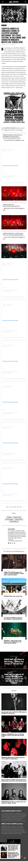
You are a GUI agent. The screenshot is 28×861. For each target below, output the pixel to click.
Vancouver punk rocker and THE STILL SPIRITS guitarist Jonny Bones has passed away (14, 712)
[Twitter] (13, 507)
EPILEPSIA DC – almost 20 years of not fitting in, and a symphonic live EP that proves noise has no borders (12, 642)
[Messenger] (10, 507)
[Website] (14, 543)
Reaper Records (19, 519)
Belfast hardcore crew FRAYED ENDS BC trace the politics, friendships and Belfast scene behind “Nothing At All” (13, 855)
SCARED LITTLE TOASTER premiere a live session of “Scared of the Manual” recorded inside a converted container (14, 573)
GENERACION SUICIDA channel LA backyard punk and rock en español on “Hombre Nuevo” (13, 758)
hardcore (9, 517)
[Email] (21, 507)
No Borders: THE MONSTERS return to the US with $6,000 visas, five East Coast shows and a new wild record (12, 735)
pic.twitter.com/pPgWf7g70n (11, 138)
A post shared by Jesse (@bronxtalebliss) (14, 378)
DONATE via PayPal (6, 824)
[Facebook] (7, 507)
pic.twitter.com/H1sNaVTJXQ (11, 206)
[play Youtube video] (14, 193)
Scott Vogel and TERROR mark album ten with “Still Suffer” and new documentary (13, 618)
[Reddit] (18, 507)
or (11, 824)
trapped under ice (14, 521)
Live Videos (4, 25)
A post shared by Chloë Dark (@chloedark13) (15, 460)
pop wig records (9, 519)
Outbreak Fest (7, 130)
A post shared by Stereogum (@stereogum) (14, 337)
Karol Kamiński (11, 529)
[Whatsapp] (15, 507)
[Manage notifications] (25, 858)
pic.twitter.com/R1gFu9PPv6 (15, 235)
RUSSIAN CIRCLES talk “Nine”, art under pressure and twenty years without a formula (13, 802)
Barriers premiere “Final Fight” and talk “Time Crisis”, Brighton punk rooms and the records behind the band (13, 848)
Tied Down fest (19, 130)
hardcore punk (17, 517)
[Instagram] (12, 543)
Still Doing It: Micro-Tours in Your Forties (13, 596)
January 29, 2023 (19, 140)
